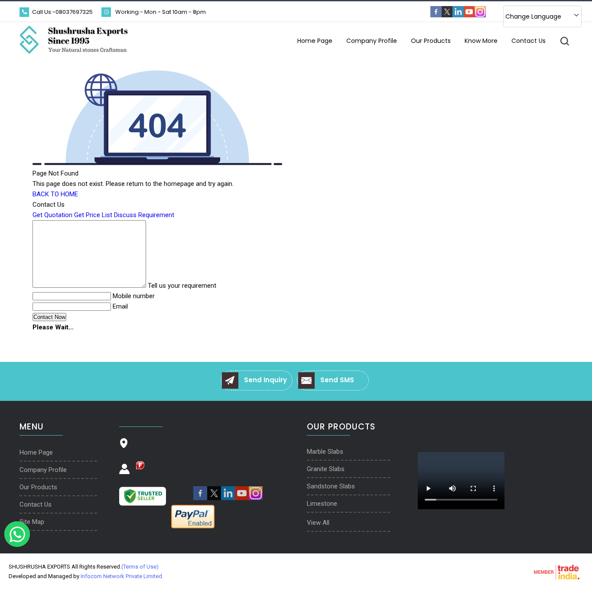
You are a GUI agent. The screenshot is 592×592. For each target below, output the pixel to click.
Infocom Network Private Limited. (122, 576)
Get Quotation (52, 215)
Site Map (32, 522)
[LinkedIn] (458, 15)
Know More (481, 40)
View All (318, 523)
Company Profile (371, 40)
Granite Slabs (326, 469)
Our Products (431, 40)
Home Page (314, 40)
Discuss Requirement (144, 215)
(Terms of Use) (140, 566)
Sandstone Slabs (331, 486)
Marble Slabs (325, 451)
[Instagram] (480, 15)
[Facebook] (436, 15)
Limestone (322, 503)
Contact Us (528, 40)
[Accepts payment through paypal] (193, 526)
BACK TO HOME (55, 194)
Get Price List (93, 215)
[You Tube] (469, 15)
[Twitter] (447, 15)
